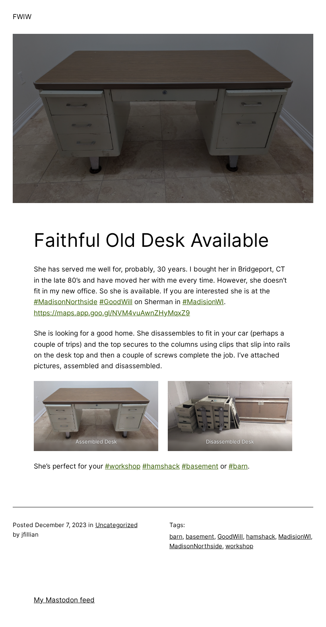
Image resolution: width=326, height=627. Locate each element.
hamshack (260, 536)
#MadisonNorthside (65, 301)
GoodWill (230, 536)
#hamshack (161, 466)
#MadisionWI (203, 301)
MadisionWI (294, 536)
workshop (239, 546)
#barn (238, 466)
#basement (200, 466)
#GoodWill (115, 301)
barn (175, 536)
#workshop (122, 466)
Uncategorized (116, 525)
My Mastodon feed (64, 600)
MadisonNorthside (195, 546)
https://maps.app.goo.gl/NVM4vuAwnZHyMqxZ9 (112, 313)
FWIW (22, 16)
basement (200, 536)
